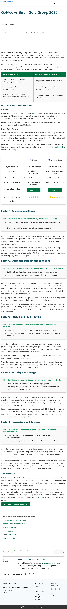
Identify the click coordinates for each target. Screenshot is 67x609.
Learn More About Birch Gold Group (15, 504)
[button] (54, 3)
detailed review (59, 147)
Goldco (34, 113)
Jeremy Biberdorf (39, 559)
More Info (33, 190)
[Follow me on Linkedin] (33, 574)
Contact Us (38, 586)
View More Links (8, 538)
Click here (40, 497)
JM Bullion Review (9, 527)
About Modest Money (41, 584)
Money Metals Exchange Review (14, 524)
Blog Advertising (39, 591)
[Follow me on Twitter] (29, 574)
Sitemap (37, 599)
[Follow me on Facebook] (25, 574)
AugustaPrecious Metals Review (14, 520)
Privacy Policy (38, 597)
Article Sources (59, 551)
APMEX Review (8, 531)
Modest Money (49, 563)
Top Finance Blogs (40, 589)
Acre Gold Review (9, 535)
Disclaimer (38, 594)
